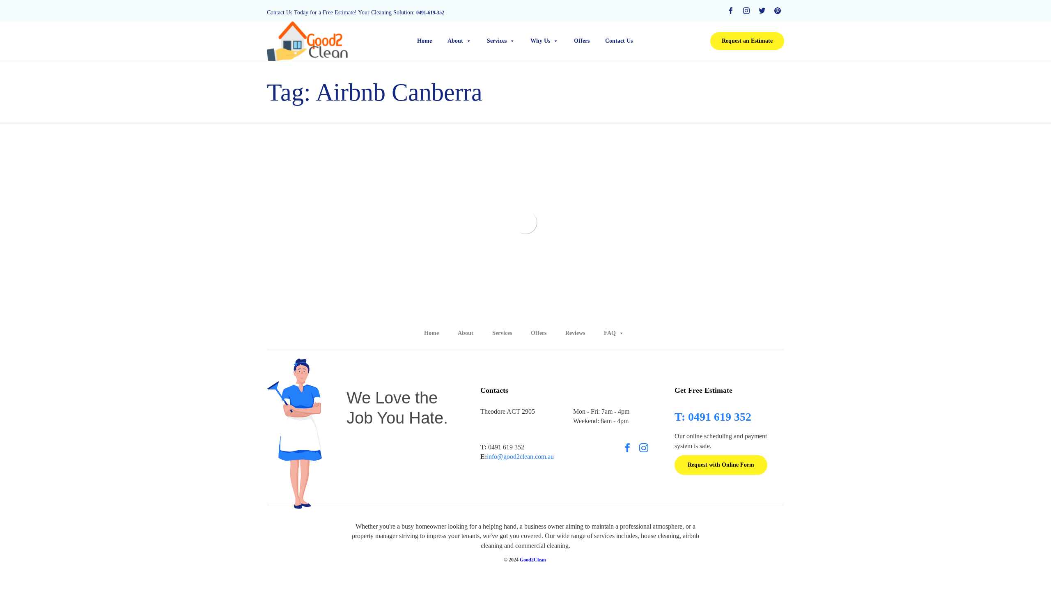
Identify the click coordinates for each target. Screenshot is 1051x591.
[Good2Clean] (308, 41)
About (455, 41)
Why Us (540, 41)
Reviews (575, 333)
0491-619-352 (430, 13)
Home (424, 41)
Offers (582, 41)
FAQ (610, 333)
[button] (747, 41)
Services (497, 41)
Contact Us (619, 41)
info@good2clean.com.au (520, 456)
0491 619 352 (502, 447)
